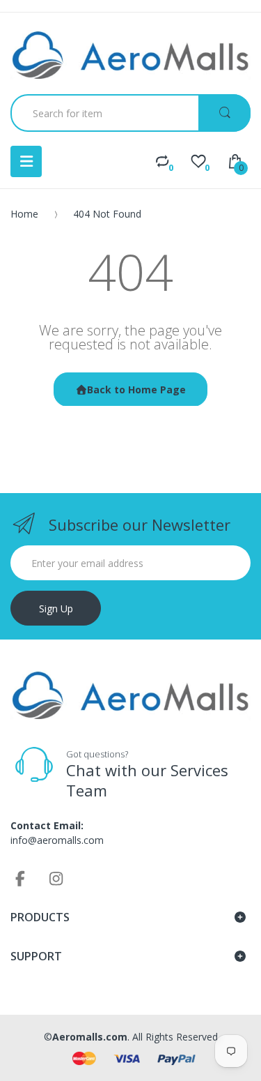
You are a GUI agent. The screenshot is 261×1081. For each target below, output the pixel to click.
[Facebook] (20, 878)
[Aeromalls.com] (130, 55)
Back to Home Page (136, 389)
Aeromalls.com (89, 1036)
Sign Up (56, 608)
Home (24, 213)
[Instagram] (56, 878)
